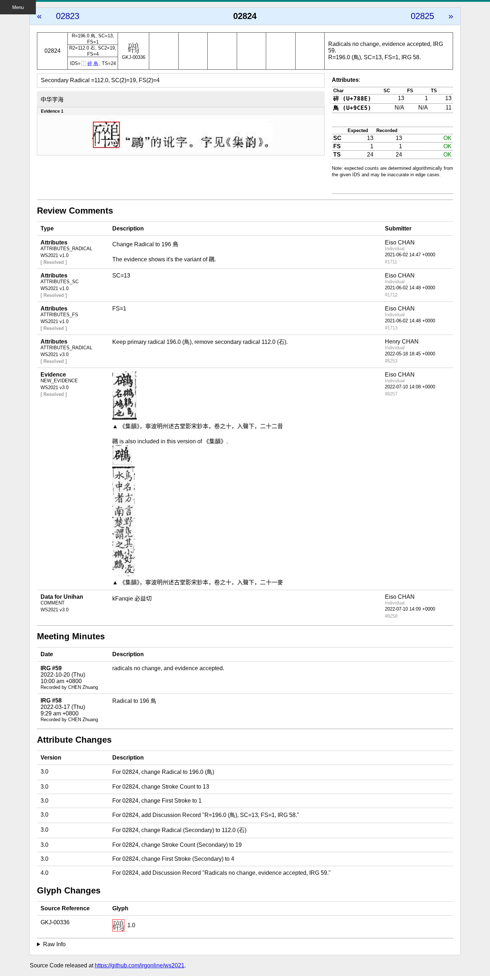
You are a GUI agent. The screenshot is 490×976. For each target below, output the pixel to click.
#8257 (391, 394)
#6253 (391, 361)
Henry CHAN (402, 341)
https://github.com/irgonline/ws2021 (139, 965)
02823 (67, 16)
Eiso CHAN (400, 242)
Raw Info (54, 944)
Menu (18, 7)
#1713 (391, 328)
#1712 (391, 295)
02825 (422, 16)
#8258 (391, 616)
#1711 (391, 262)
